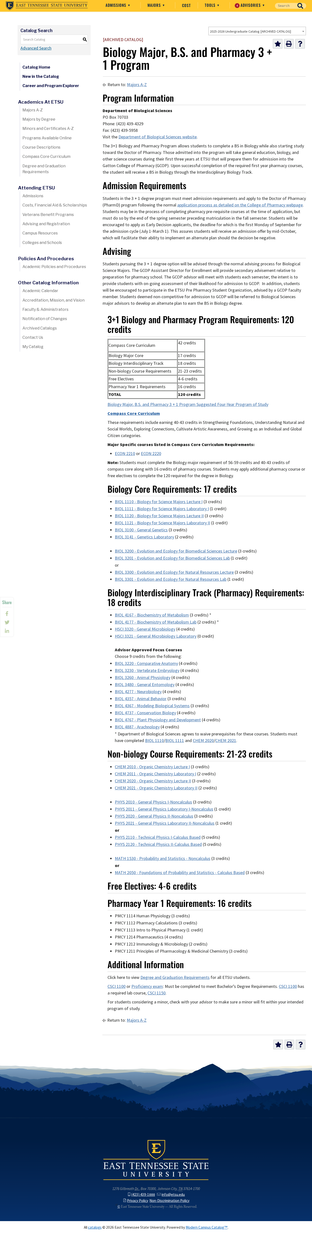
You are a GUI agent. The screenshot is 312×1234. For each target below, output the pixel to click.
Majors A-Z (32, 110)
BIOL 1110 (154, 740)
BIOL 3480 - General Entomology (145, 685)
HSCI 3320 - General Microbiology (145, 629)
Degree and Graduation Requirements (44, 169)
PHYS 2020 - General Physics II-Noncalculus (154, 816)
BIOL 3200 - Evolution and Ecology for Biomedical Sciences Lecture (176, 551)
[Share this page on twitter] (7, 622)
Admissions (116, 5)
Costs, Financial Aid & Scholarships (54, 205)
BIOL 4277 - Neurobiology (138, 692)
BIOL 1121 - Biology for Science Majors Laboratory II (162, 523)
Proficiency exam (147, 986)
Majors (154, 5)
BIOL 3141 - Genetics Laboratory (144, 537)
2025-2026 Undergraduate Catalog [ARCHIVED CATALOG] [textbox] (250, 31)
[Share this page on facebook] (7, 613)
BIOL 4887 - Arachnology (137, 727)
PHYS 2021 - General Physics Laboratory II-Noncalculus (164, 823)
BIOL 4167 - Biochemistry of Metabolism (152, 615)
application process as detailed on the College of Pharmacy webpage (240, 205)
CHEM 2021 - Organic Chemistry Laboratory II (156, 788)
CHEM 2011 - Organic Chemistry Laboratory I (155, 774)
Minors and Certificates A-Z (48, 128)
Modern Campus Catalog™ (207, 1227)
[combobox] (257, 31)
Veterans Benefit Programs (48, 214)
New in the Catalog (40, 76)
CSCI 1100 (116, 986)
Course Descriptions (41, 147)
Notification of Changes (44, 318)
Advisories (249, 5)
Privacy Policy (137, 1200)
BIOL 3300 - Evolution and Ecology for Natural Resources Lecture (174, 572)
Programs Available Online (47, 138)
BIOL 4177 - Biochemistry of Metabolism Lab (155, 622)
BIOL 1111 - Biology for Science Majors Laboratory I (162, 509)
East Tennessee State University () (47, 6)
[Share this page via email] (7, 631)
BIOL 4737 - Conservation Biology (145, 713)
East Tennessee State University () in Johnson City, (156, 1159)
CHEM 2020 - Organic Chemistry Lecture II (153, 781)
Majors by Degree (38, 119)
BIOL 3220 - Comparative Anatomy (146, 663)
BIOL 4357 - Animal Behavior (140, 699)
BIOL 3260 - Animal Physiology (142, 677)
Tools (211, 5)
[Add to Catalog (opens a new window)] (278, 44)
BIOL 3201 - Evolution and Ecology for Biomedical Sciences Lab (172, 558)
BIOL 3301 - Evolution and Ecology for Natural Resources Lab (170, 579)
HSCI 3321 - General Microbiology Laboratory (155, 636)
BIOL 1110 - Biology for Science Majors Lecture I (159, 502)
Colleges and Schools (42, 242)
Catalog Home (36, 67)
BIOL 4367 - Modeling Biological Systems (152, 706)
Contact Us (32, 337)
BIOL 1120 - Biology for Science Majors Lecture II (159, 516)
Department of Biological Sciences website (157, 137)
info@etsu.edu (173, 1194)
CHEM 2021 (225, 740)
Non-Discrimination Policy (169, 1200)
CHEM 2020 (203, 740)
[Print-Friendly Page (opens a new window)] (289, 44)
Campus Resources (40, 233)
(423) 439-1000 (143, 1194)
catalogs (95, 1227)
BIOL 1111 (174, 740)
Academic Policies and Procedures (54, 266)
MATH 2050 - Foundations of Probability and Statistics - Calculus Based (180, 873)
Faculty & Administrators (45, 309)
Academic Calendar (40, 290)
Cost (186, 5)
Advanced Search (35, 48)
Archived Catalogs (39, 328)
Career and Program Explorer (50, 85)
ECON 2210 (125, 453)
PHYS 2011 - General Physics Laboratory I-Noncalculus (164, 809)
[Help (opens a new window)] (300, 44)
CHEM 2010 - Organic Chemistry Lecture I (152, 767)
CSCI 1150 (156, 993)
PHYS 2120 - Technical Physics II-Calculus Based (158, 844)
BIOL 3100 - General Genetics (141, 530)
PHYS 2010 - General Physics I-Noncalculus (153, 802)
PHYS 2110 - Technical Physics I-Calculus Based (158, 837)
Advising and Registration (46, 224)
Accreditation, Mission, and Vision (53, 300)
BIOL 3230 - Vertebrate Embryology (147, 670)
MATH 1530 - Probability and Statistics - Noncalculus (162, 858)
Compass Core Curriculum (46, 156)
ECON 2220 (151, 453)
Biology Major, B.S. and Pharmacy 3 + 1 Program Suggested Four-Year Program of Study (187, 404)
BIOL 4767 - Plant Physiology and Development (158, 720)
